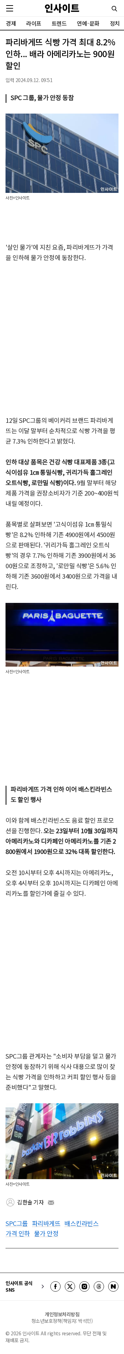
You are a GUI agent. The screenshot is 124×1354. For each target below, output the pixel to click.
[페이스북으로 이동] (55, 1286)
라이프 (33, 23)
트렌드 (59, 23)
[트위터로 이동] (70, 1286)
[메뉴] (9, 8)
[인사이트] (62, 8)
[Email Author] (51, 1202)
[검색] (114, 8)
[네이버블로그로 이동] (113, 1286)
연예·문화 (88, 23)
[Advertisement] (62, 339)
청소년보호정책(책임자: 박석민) (62, 1320)
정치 (115, 23)
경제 (11, 23)
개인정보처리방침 (62, 1314)
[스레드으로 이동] (99, 1286)
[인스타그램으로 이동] (84, 1286)
